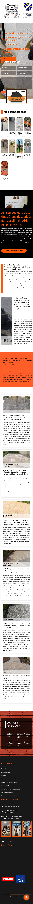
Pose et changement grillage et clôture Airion (20, 736)
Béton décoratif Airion (28, 735)
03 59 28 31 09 (8, 806)
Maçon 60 (3, 769)
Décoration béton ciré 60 (7, 792)
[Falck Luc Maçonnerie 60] (11, 11)
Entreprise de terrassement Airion (10, 744)
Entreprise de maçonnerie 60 (8, 796)
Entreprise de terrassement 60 (8, 779)
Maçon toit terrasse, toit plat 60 (8, 782)
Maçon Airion (27, 743)
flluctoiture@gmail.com (10, 841)
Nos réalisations (8, 59)
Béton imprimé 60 (5, 775)
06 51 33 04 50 (16, 806)
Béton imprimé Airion (19, 744)
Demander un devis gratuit (14, 250)
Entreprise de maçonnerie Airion (10, 735)
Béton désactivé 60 (5, 772)
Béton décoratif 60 (5, 785)
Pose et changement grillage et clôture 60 (11, 789)
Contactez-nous (19, 896)
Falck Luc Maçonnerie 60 (17, 894)
